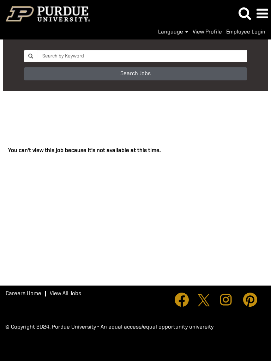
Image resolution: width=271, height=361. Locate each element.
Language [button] (171, 32)
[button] (262, 14)
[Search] (244, 14)
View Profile (207, 32)
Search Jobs (135, 74)
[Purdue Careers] (45, 14)
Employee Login (245, 32)
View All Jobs (65, 293)
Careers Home (23, 293)
